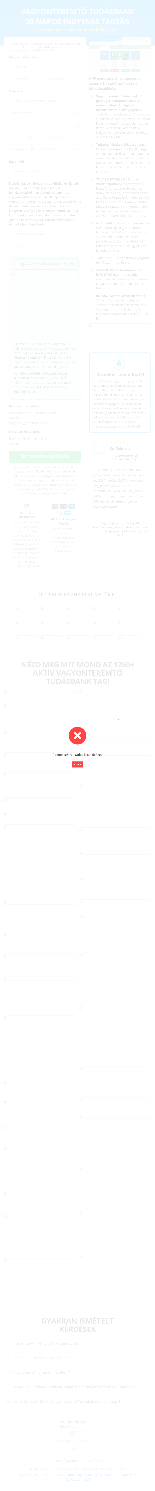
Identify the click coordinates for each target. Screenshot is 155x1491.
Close (77, 764)
